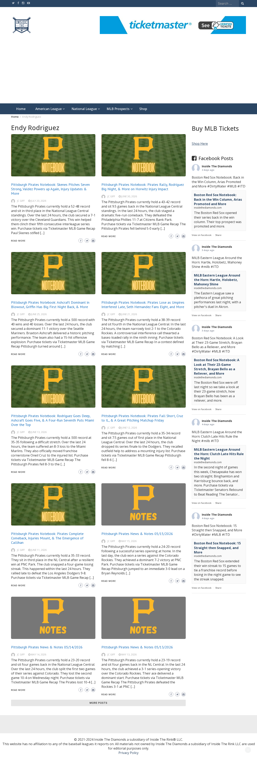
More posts (98, 702)
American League (48, 109)
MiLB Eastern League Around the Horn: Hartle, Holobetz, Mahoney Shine (217, 279)
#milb (205, 266)
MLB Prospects (118, 109)
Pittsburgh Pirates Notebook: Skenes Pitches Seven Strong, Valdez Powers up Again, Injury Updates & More (50, 189)
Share (218, 234)
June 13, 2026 (39, 432)
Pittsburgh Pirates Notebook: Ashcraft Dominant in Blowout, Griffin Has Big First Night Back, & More (50, 304)
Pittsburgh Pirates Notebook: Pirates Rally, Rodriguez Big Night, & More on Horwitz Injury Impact (142, 186)
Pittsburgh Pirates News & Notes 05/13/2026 (137, 647)
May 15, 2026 (129, 541)
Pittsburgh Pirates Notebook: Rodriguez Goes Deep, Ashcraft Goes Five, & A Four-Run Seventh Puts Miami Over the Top (52, 420)
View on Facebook (201, 234)
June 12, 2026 (129, 427)
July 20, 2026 (38, 201)
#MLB (232, 186)
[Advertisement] (128, 73)
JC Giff (21, 201)
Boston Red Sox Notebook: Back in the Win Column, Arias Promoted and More (218, 199)
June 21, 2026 (129, 314)
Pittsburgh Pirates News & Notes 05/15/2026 (137, 533)
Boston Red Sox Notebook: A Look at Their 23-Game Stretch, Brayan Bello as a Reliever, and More (216, 367)
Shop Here (200, 143)
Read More (18, 240)
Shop (143, 109)
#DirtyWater (216, 186)
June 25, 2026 (39, 314)
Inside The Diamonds (217, 166)
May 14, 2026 (38, 654)
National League (84, 109)
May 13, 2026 (129, 654)
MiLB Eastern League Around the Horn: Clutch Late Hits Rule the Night (219, 454)
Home (20, 109)
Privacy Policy (128, 753)
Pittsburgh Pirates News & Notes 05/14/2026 (47, 647)
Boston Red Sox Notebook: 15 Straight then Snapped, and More (217, 547)
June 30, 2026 (129, 196)
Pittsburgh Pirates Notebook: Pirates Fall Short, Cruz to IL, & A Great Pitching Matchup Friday (142, 418)
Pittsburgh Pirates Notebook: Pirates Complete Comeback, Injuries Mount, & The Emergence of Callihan (47, 538)
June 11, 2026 (39, 550)
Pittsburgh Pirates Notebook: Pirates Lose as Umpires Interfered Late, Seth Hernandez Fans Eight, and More (142, 304)
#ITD (241, 186)
